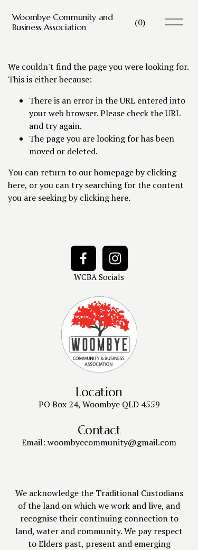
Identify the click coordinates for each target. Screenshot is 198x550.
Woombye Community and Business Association (62, 22)
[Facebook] (83, 258)
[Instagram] (115, 258)
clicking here (104, 197)
